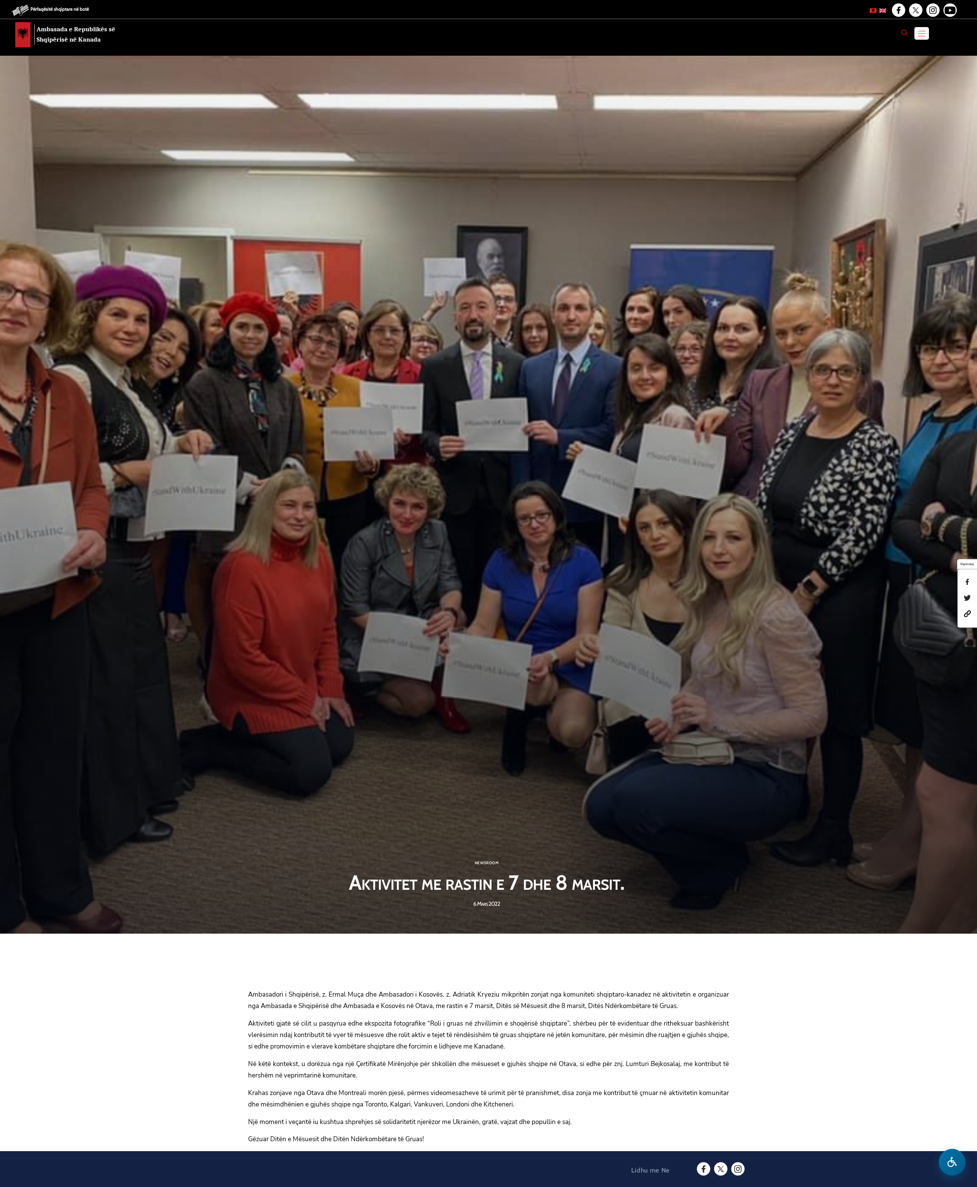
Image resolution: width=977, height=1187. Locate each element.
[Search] (904, 32)
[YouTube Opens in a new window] (949, 10)
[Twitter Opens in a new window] (915, 10)
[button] (967, 613)
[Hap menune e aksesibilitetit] (952, 1162)
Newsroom (486, 863)
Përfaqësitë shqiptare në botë (60, 9)
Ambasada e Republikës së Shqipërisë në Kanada (76, 34)
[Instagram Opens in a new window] (932, 10)
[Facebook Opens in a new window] (898, 10)
